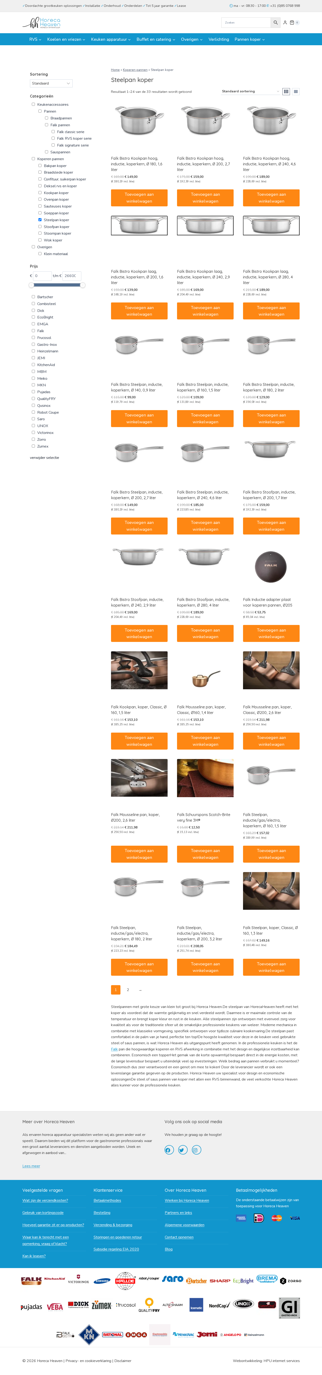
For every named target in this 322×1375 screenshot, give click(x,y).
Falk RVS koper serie (74, 138)
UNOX (42, 425)
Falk (114, 1049)
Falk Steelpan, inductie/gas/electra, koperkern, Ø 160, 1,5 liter (265, 820)
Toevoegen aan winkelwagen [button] (139, 198)
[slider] (31, 285)
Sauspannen (60, 152)
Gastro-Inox (47, 344)
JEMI (41, 358)
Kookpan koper (56, 193)
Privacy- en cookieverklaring (88, 1360)
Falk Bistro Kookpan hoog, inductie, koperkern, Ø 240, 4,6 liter (269, 164)
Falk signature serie (73, 145)
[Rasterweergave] (286, 91)
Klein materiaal (56, 254)
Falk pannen (60, 125)
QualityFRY (46, 398)
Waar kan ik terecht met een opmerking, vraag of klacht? (45, 1241)
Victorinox (45, 432)
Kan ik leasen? (34, 1256)
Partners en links (178, 1212)
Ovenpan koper (56, 199)
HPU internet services (282, 1360)
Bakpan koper (55, 165)
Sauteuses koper (58, 206)
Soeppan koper (56, 213)
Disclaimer (122, 1360)
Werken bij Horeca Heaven (187, 1200)
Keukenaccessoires (53, 104)
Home (115, 70)
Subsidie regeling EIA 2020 (116, 1249)
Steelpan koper (56, 220)
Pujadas (43, 392)
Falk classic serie (70, 132)
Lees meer (31, 1166)
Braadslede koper (58, 172)
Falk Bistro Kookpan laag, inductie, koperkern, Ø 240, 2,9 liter (203, 277)
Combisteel (46, 303)
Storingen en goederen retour (118, 1237)
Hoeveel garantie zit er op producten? (53, 1225)
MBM (41, 371)
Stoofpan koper (56, 226)
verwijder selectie (44, 457)
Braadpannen (61, 118)
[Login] (285, 22)
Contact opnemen (179, 1237)
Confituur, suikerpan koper (65, 179)
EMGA (42, 324)
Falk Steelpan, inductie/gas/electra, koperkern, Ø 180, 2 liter (131, 933)
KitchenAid (46, 364)
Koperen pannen (135, 70)
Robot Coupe (48, 412)
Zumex (42, 446)
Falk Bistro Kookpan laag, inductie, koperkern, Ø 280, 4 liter (268, 277)
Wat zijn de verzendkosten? (45, 1200)
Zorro (41, 439)
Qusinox (43, 405)
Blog (169, 1249)
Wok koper (53, 240)
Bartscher (45, 297)
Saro (41, 419)
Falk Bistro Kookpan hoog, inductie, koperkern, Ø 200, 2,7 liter (203, 164)
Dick (40, 310)
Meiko (42, 378)
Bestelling (102, 1212)
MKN (41, 385)
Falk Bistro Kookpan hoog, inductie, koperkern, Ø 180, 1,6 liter (136, 164)
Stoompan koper (57, 233)
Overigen (44, 247)
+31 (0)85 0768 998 (284, 6)
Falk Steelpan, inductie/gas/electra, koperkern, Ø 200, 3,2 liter (199, 933)
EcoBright (45, 317)
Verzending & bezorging (113, 1225)
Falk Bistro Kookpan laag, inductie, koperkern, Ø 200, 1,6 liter (137, 277)
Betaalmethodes (107, 1200)
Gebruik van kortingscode (43, 1212)
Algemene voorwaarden (184, 1225)
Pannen (50, 111)
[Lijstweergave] (296, 91)
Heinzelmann (47, 351)
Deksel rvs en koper (60, 186)
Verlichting (219, 39)
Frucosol (44, 337)
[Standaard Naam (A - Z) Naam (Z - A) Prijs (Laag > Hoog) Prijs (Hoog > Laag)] (51, 83)
